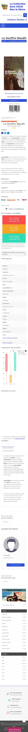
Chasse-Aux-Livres (20, 438)
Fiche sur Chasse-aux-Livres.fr (10, 338)
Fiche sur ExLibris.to (8, 343)
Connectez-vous (14, 100)
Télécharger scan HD (14, 93)
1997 (18, 126)
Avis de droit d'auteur (8, 450)
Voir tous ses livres (16, 565)
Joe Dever (13, 126)
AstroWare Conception (9, 723)
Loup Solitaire (6, 288)
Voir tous (5, 521)
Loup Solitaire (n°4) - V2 (8, 117)
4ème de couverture (8, 448)
